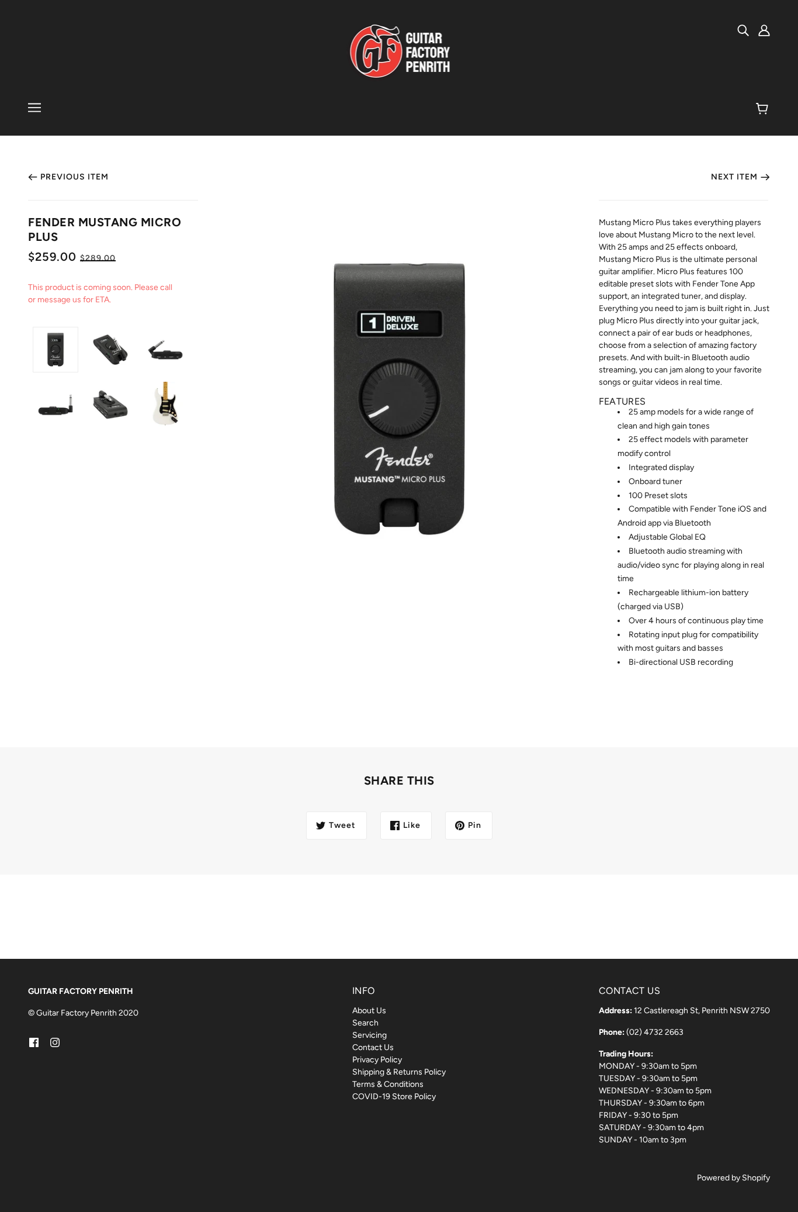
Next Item (734, 177)
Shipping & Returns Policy (399, 1072)
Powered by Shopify (733, 1178)
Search (365, 1023)
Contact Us (373, 1047)
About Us (369, 1011)
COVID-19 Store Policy (394, 1096)
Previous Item (74, 177)
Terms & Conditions (388, 1084)
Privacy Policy (377, 1060)
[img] (743, 30)
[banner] (399, 52)
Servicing (369, 1035)
